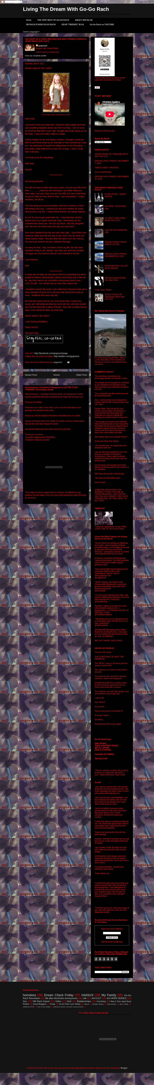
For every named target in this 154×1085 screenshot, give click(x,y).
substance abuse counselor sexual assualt (68, 1007)
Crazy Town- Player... (104, 290)
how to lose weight (44, 1007)
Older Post (81, 375)
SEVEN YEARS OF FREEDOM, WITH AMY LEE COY (115, 297)
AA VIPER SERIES (116, 998)
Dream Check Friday (58, 995)
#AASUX (87, 995)
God (69, 1001)
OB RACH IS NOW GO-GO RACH (41, 24)
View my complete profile (35, 56)
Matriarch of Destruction (105, 131)
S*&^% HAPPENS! (103, 172)
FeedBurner (117, 942)
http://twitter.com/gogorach (66, 356)
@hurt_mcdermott (104, 558)
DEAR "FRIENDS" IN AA (73, 24)
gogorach (42, 46)
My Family (109, 995)
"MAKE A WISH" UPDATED (107, 168)
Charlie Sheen (98, 1004)
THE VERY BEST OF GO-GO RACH (53, 20)
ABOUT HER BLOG (84, 20)
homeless (29, 995)
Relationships (84, 1001)
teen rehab (124, 1004)
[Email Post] (68, 362)
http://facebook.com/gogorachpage (51, 353)
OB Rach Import (41, 1001)
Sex (25, 1001)
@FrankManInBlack (103, 614)
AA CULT (96, 998)
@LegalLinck (100, 578)
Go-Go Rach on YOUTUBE (102, 24)
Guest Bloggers (39, 1004)
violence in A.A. (28, 1007)
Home (28, 20)
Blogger (124, 1068)
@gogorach (121, 558)
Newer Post (31, 375)
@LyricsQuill (100, 591)
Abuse (86, 1004)
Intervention (111, 1004)
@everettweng (101, 601)
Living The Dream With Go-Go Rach (66, 9)
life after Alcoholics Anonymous (61, 998)
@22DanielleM (101, 625)
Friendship (101, 1001)
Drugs (52, 1004)
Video (58, 1001)
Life (85, 998)
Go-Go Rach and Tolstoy (69, 1004)
